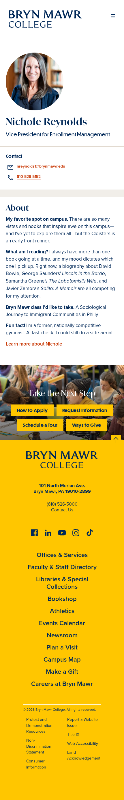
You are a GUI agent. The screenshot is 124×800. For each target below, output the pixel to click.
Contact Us (62, 509)
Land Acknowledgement (83, 755)
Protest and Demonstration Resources (39, 725)
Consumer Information (36, 764)
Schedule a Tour (40, 425)
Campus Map (62, 659)
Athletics (62, 611)
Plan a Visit (62, 647)
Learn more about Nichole (34, 344)
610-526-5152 (29, 177)
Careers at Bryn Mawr (62, 683)
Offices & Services (62, 555)
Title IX (73, 735)
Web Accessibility (82, 743)
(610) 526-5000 (62, 504)
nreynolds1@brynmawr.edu (41, 166)
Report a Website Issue (82, 723)
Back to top (116, 439)
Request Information (84, 410)
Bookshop (62, 599)
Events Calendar (62, 623)
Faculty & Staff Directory (62, 567)
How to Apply (32, 410)
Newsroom (62, 635)
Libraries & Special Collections (62, 582)
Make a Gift (62, 671)
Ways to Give (86, 425)
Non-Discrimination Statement (38, 746)
